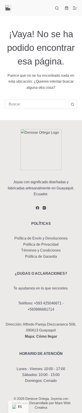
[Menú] (75, 8)
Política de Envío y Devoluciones (41, 238)
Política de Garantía (41, 256)
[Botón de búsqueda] (72, 104)
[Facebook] (37, 208)
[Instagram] (44, 208)
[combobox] (36, 104)
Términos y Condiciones (41, 250)
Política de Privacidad (41, 244)
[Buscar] (57, 8)
